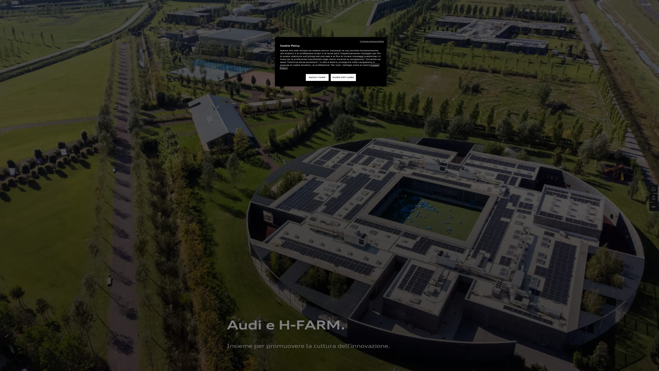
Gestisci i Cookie (317, 77)
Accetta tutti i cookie (343, 77)
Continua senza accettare (372, 41)
